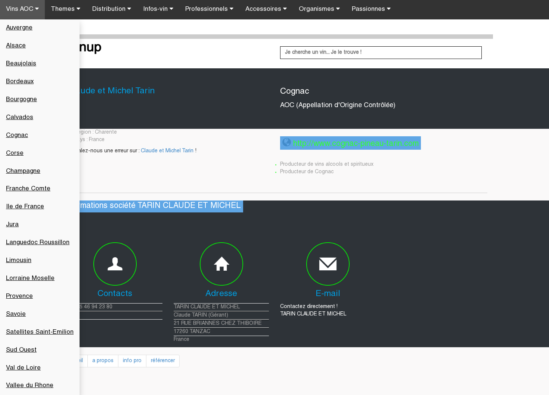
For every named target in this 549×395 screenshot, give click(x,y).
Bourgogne (21, 100)
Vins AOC (20, 9)
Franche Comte (28, 189)
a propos (103, 361)
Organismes (317, 9)
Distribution (109, 9)
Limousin (18, 261)
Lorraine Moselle (30, 279)
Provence (19, 296)
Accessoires (264, 9)
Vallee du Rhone (29, 386)
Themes (64, 9)
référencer (163, 361)
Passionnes (369, 9)
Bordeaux (20, 82)
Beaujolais (21, 64)
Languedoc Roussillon (37, 243)
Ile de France (25, 207)
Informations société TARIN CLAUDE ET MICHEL (152, 206)
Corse (15, 153)
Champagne (23, 171)
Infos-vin (156, 9)
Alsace (16, 46)
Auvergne (19, 28)
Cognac (17, 136)
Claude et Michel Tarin (167, 151)
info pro (132, 361)
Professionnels (207, 9)
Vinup (84, 48)
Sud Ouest (21, 350)
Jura (12, 225)
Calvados (19, 118)
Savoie (16, 314)
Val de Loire (23, 368)
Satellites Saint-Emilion (40, 332)
